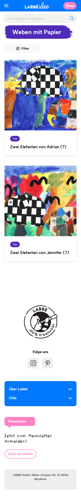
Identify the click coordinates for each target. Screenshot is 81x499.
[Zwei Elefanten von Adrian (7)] (40, 95)
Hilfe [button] (13, 398)
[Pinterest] (47, 363)
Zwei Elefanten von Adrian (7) (38, 146)
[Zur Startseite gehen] (37, 5)
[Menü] (6, 5)
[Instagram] (33, 363)
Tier (15, 138)
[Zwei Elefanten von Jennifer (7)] (40, 201)
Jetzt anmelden (20, 454)
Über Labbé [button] (18, 389)
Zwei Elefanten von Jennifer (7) (39, 252)
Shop (70, 6)
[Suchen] (71, 18)
